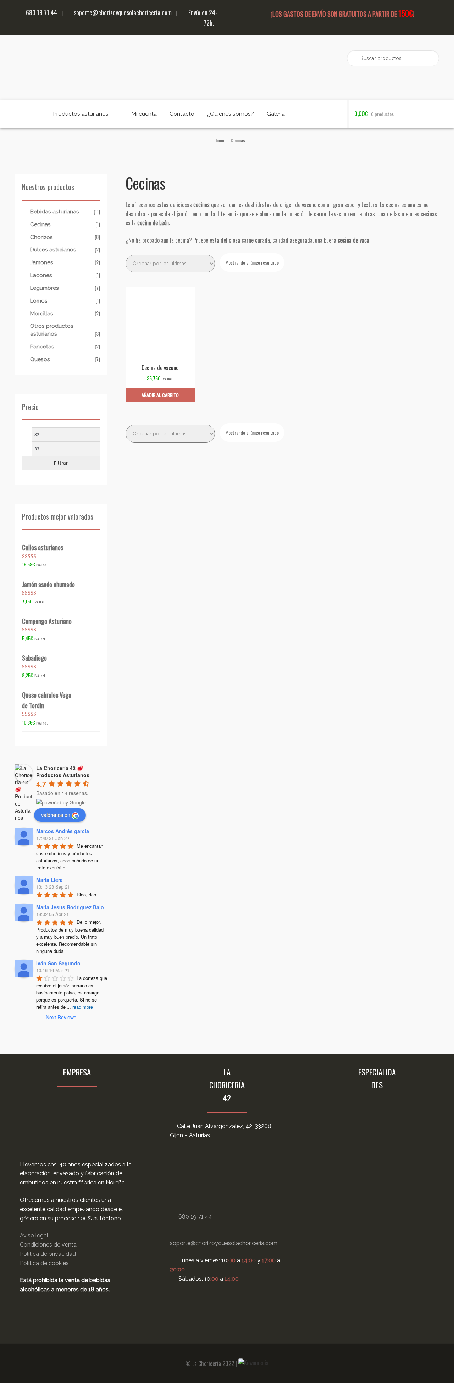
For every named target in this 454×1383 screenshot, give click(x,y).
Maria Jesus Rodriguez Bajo (70, 907)
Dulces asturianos (53, 249)
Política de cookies (44, 1263)
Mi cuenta (144, 113)
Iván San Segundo (58, 963)
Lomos (39, 301)
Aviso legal (34, 1235)
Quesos (40, 359)
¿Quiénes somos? (230, 113)
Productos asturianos (81, 113)
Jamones (41, 262)
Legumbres (44, 288)
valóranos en (55, 814)
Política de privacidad (48, 1254)
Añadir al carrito (160, 394)
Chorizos (41, 237)
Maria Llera (49, 879)
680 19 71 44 (40, 12)
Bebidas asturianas (54, 211)
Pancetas (42, 346)
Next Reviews (61, 1017)
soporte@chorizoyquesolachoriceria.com (122, 12)
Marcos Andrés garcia (62, 831)
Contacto (182, 113)
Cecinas (40, 224)
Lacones (41, 275)
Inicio (220, 140)
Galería (276, 113)
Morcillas (41, 313)
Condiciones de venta (48, 1244)
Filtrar (61, 463)
